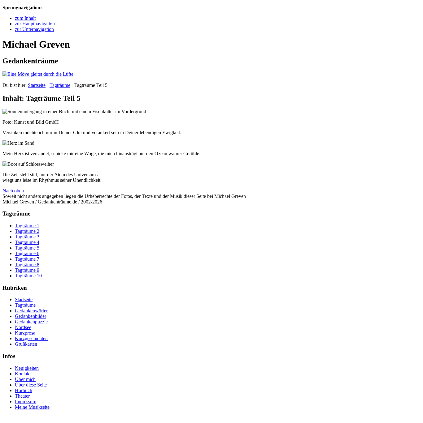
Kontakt (23, 373)
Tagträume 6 (27, 253)
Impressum (25, 401)
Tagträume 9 (27, 270)
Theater (22, 396)
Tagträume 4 (27, 242)
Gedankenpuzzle (31, 321)
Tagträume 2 (27, 231)
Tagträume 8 (27, 264)
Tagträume (60, 85)
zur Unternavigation (34, 29)
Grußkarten (26, 344)
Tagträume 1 (27, 225)
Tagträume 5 (27, 247)
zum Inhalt (25, 18)
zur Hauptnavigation (35, 23)
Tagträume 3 (27, 236)
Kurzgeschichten (31, 338)
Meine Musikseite (32, 407)
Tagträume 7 (27, 259)
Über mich (25, 379)
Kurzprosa (25, 332)
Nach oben (13, 190)
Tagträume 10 (28, 275)
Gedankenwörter (31, 310)
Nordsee (23, 327)
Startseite (37, 85)
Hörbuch (23, 390)
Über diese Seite (31, 384)
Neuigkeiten (27, 368)
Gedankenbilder (30, 316)
